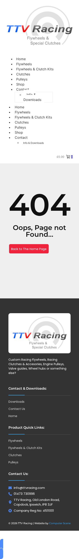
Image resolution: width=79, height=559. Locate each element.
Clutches (22, 122)
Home (19, 107)
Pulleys (20, 127)
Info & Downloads (32, 97)
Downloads (16, 402)
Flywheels (22, 112)
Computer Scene (60, 523)
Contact (22, 89)
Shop (19, 132)
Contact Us (16, 409)
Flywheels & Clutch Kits (35, 69)
